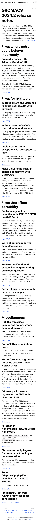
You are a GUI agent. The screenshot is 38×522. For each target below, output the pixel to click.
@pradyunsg (23, 519)
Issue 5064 (6, 285)
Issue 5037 (6, 165)
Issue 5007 (6, 468)
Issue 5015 (6, 340)
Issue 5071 (6, 197)
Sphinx (15, 519)
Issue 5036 (6, 422)
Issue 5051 (6, 121)
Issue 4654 (6, 502)
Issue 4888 (6, 446)
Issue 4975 (15, 502)
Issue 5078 (6, 92)
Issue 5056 (6, 261)
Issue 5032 (6, 143)
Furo (30, 519)
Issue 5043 (6, 239)
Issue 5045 (6, 489)
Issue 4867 (6, 387)
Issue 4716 (6, 312)
